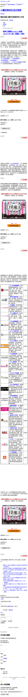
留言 (12, 606)
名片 (4, 25)
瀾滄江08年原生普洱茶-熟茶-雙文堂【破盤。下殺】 (15, 573)
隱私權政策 (23, 677)
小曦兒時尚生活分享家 (11, 10)
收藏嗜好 (11, 20)
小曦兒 (2, 598)
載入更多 (2, 614)
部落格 (4, 24)
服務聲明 (14, 678)
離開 (7, 694)
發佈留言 (2, 622)
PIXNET (6, 677)
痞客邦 (8, 606)
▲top (2, 612)
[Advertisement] (14, 150)
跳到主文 (3, 13)
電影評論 (11, 610)
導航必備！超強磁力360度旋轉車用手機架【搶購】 (15, 568)
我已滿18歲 (3, 694)
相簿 (4, 22)
